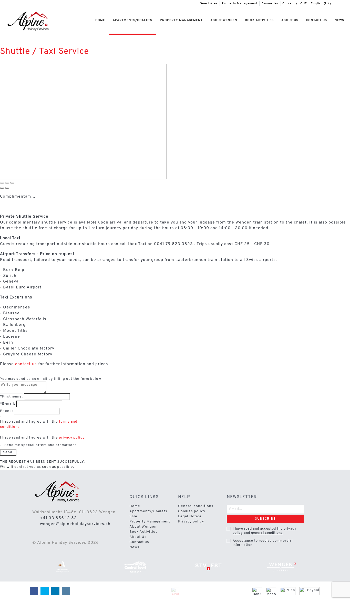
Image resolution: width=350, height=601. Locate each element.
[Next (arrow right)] (7, 188)
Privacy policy (191, 522)
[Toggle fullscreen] (7, 182)
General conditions (195, 506)
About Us (289, 20)
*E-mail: (7, 404)
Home (100, 20)
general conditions (267, 533)
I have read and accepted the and (264, 531)
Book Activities (259, 20)
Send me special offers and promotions (40, 445)
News (339, 20)
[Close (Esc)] (2, 182)
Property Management (239, 3)
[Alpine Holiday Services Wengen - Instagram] (346, 3)
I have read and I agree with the (38, 424)
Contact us (316, 20)
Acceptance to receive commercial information (263, 543)
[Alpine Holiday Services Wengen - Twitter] (339, 3)
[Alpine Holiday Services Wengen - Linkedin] (342, 3)
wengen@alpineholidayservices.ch (75, 524)
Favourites (270, 3)
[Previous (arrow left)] (2, 188)
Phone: (6, 411)
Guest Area (209, 3)
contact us (26, 364)
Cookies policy (191, 511)
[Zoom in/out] (12, 182)
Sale (133, 516)
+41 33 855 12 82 (58, 518)
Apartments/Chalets (132, 20)
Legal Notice (190, 516)
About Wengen (223, 20)
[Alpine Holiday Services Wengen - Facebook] (335, 3)
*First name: (11, 397)
